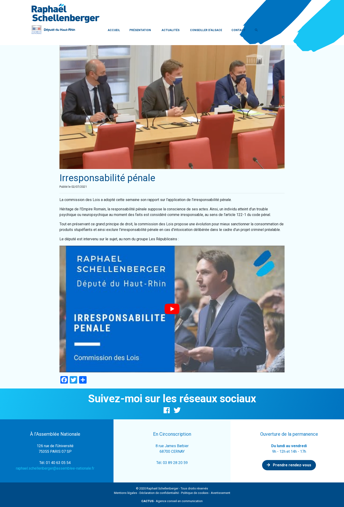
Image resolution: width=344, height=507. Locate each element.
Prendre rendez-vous (291, 465)
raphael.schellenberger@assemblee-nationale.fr (55, 468)
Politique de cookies (195, 493)
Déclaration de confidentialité (159, 493)
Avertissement (220, 493)
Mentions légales (125, 493)
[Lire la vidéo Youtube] (172, 309)
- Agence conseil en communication (172, 501)
